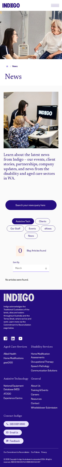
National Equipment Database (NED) (14, 387)
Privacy (44, 452)
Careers (35, 394)
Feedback (15, 440)
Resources (36, 398)
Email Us (14, 432)
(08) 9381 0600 (17, 424)
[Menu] (55, 5)
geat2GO (8, 362)
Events (32, 228)
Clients (42, 221)
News (31, 235)
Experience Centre (13, 398)
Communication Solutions (44, 370)
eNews (48, 228)
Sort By (16, 262)
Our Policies (35, 452)
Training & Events (39, 390)
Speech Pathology (40, 366)
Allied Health (10, 353)
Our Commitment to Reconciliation (16, 452)
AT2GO (7, 393)
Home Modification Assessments (40, 355)
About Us (35, 385)
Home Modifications (13, 358)
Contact (35, 403)
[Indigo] (11, 5)
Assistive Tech (23, 221)
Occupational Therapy (42, 361)
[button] (31, 268)
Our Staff (15, 228)
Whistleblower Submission (44, 407)
